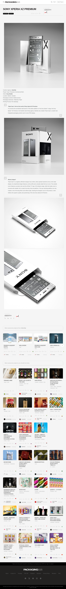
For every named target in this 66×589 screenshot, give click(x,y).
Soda (9, 411)
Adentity (47, 10)
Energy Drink (10, 551)
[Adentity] (46, 12)
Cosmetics (42, 439)
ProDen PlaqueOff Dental (9, 346)
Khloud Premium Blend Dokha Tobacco (55, 464)
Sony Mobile (9, 94)
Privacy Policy (46, 573)
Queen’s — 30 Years (55, 489)
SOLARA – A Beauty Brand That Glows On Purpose (40, 436)
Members (54, 573)
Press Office (54, 474)
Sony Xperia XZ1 (54, 345)
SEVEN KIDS (22, 489)
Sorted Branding (39, 557)
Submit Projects (60, 1)
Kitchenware (42, 412)
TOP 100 (26, 573)
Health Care (6, 348)
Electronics (11, 13)
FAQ (59, 573)
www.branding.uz (55, 529)
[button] (51, 2)
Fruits (25, 383)
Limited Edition (59, 386)
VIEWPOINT (23, 446)
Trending (20, 573)
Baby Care (21, 491)
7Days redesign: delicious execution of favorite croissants (25, 437)
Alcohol (5, 382)
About (7, 573)
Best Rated (6, 13)
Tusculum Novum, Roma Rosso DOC (24, 410)
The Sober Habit (39, 545)
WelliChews (22, 345)
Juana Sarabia (23, 502)
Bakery (21, 440)
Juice (27, 383)
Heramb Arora (8, 446)
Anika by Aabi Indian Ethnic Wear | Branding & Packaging (24, 464)
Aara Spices (38, 380)
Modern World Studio (54, 502)
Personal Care (12, 495)
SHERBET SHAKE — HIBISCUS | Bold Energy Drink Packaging (9, 547)
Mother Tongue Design (39, 419)
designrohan (23, 474)
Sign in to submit (49, 563)
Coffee (56, 411)
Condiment (36, 382)
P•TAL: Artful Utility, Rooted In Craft (40, 410)
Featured (32, 573)
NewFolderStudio (8, 419)
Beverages (21, 383)
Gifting (55, 386)
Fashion (5, 440)
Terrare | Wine (8, 380)
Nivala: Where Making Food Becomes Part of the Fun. (55, 547)
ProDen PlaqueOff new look (40, 346)
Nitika (7, 474)
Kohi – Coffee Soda (55, 409)
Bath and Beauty (37, 439)
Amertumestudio (39, 474)
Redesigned (21, 385)
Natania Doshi (23, 529)
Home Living (37, 412)
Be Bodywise (7, 462)
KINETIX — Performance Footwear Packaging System (9, 437)
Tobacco (53, 466)
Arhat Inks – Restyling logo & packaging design (55, 519)
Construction (52, 522)
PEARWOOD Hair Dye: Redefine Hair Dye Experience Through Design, (9, 492)
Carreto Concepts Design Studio (24, 394)
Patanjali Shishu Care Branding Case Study (25, 547)
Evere (36, 489)
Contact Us (13, 573)
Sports (9, 440)
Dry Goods (41, 382)
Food (44, 382)
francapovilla (23, 419)
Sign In (54, 1)
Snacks (23, 523)
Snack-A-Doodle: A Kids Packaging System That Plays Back (24, 520)
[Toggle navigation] (3, 2)
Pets (20, 347)
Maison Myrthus (39, 462)
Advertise (39, 573)
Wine (8, 382)
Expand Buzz (23, 557)
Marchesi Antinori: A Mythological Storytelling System (56, 382)
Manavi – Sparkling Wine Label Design (40, 518)
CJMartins (54, 419)
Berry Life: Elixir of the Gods (25, 381)
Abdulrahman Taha (39, 446)
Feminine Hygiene (42, 491)
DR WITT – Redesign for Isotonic (9, 518)
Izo (4, 409)
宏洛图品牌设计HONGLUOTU (8, 502)
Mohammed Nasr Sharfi (8, 557)
